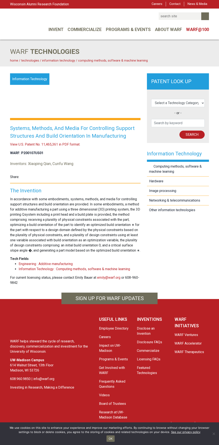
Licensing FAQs (148, 359)
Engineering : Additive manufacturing (46, 264)
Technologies (30, 60)
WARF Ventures (186, 335)
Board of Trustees (112, 404)
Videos (104, 395)
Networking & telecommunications (174, 200)
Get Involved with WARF (112, 370)
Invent (56, 29)
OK (111, 438)
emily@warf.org (108, 278)
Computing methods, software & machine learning (113, 60)
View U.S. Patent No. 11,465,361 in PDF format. (45, 144)
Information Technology (59, 60)
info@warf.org (43, 379)
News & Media (197, 4)
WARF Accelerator (188, 343)
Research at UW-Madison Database (113, 414)
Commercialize (85, 29)
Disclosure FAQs (149, 342)
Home (14, 60)
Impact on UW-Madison (110, 348)
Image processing (162, 191)
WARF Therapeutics (189, 352)
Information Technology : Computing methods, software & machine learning (74, 269)
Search (192, 135)
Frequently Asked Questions (112, 384)
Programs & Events (128, 29)
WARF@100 (197, 29)
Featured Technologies (147, 370)
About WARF (168, 29)
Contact (175, 4)
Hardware (156, 181)
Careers (157, 4)
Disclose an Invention (146, 331)
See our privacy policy (185, 432)
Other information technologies (172, 210)
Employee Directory (114, 328)
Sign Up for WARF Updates (109, 298)
